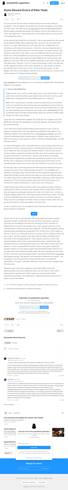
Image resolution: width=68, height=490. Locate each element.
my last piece (33, 28)
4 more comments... (9, 404)
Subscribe (54, 3)
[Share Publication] (47, 3)
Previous (10, 331)
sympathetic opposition (14, 13)
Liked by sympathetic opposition (16, 360)
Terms (40, 478)
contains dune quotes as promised (13, 420)
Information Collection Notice (33, 453)
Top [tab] (6, 413)
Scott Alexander (9, 82)
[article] (34, 421)
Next (59, 331)
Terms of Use (42, 451)
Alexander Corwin (12, 358)
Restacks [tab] (14, 343)
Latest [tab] (10, 413)
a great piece (59, 254)
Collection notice (47, 478)
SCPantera (10, 379)
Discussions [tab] (16, 413)
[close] (50, 424)
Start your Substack (29, 482)
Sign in (63, 3)
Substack (25, 486)
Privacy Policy (46, 453)
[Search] (44, 3)
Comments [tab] (8, 343)
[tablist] (11, 343)
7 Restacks (23, 319)
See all (7, 453)
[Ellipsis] (63, 358)
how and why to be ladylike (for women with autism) (23, 418)
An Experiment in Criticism (45, 134)
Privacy (36, 478)
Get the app (42, 482)
